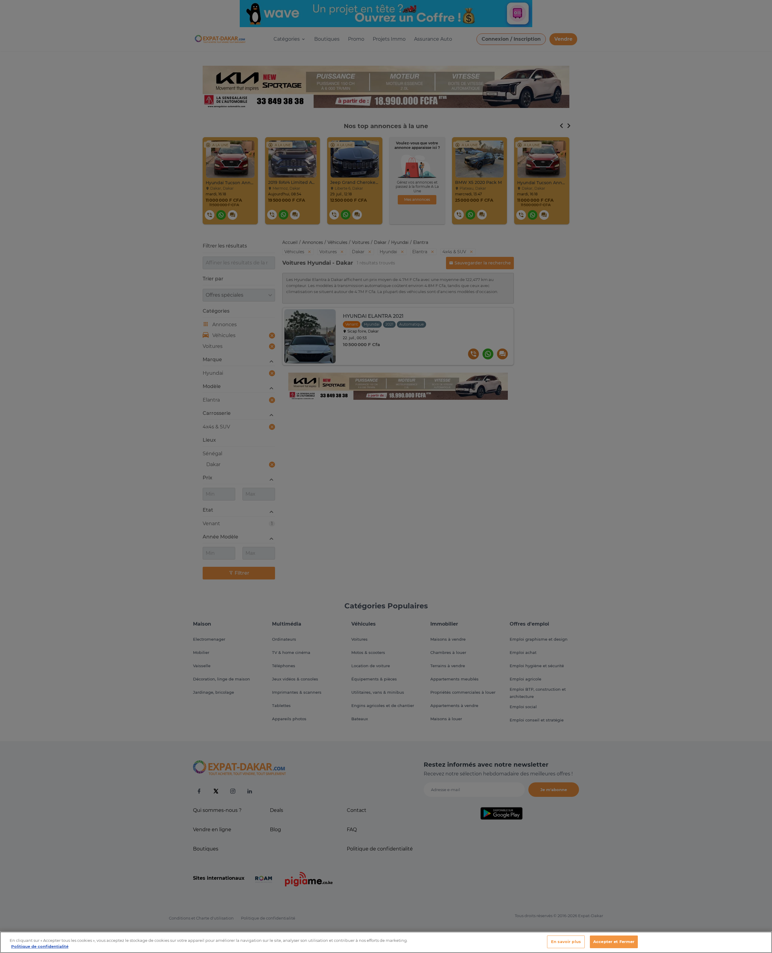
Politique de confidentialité (39, 946)
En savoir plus (566, 941)
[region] (386, 942)
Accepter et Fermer (613, 941)
